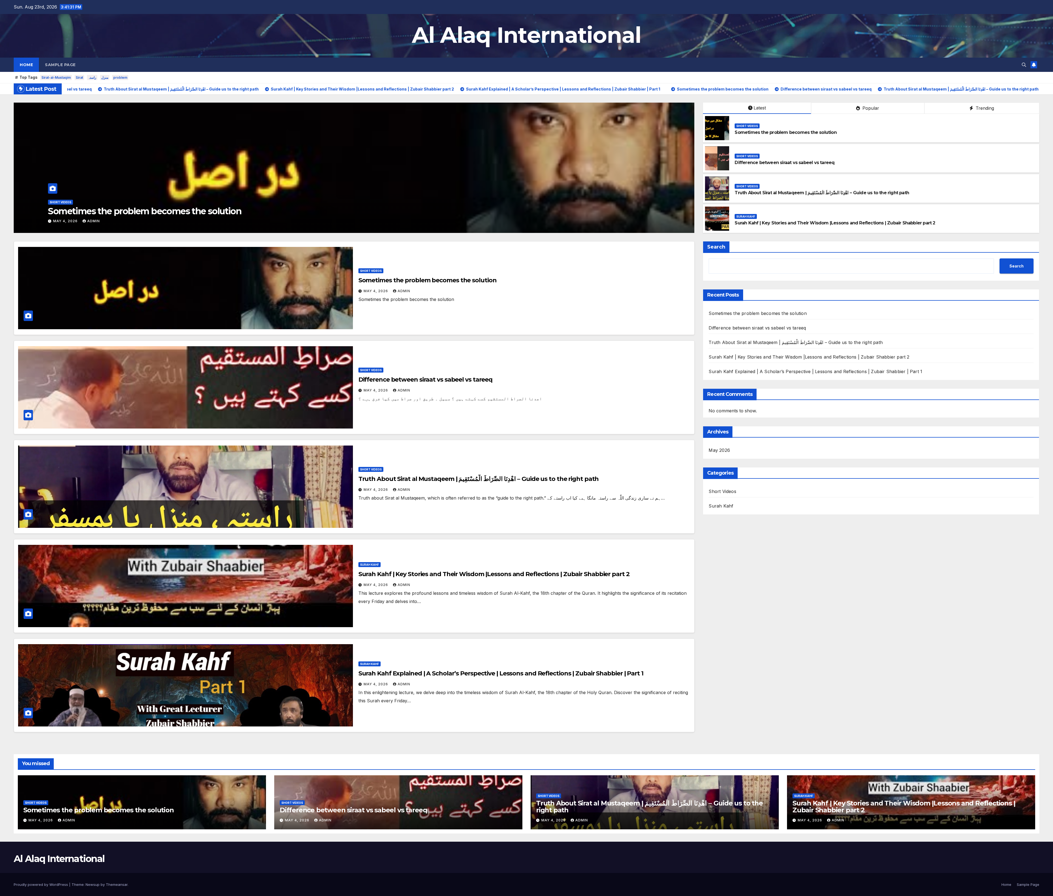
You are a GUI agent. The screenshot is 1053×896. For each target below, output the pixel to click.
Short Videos (209, 202)
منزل (104, 77)
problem (120, 77)
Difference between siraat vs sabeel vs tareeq (784, 162)
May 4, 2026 (215, 221)
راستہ (92, 77)
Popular (870, 108)
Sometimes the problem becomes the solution (785, 132)
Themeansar (117, 884)
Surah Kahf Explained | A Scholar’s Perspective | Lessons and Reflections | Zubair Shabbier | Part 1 (500, 673)
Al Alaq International (526, 35)
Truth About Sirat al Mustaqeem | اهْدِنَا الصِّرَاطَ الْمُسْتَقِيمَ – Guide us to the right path (365, 211)
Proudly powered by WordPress (41, 884)
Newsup (93, 884)
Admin (242, 221)
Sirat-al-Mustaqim (56, 77)
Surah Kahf (745, 216)
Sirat (79, 77)
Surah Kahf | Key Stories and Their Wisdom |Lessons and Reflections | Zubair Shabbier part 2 (835, 223)
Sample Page (60, 64)
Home (26, 64)
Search (716, 247)
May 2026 (719, 450)
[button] (1024, 64)
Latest (760, 108)
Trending (984, 108)
